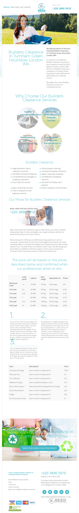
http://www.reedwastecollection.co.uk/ (56, 497)
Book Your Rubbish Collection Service (39, 448)
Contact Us (12, 484)
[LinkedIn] (61, 492)
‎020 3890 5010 (23, 212)
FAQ (10, 482)
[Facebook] (44, 492)
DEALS (17, 7)
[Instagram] (56, 492)
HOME (12, 7)
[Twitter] (50, 492)
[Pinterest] (67, 492)
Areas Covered (13, 487)
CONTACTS (27, 7)
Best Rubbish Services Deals (18, 480)
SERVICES (6, 7)
